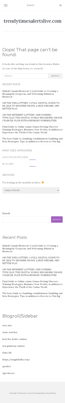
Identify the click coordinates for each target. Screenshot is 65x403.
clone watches (9, 332)
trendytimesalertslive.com (33, 21)
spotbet (6, 366)
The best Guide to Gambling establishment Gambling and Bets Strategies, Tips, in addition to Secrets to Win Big (32, 140)
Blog (5, 164)
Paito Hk (7, 352)
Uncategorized (12, 157)
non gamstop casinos (13, 345)
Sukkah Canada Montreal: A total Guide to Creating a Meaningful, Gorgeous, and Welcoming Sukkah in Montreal (30, 94)
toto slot (7, 325)
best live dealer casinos (14, 339)
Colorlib (30, 393)
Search (55, 76)
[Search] (60, 5)
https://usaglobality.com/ (16, 359)
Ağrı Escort (8, 373)
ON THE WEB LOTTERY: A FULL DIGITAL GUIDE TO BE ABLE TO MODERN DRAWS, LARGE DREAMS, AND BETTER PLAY (31, 106)
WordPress (51, 393)
